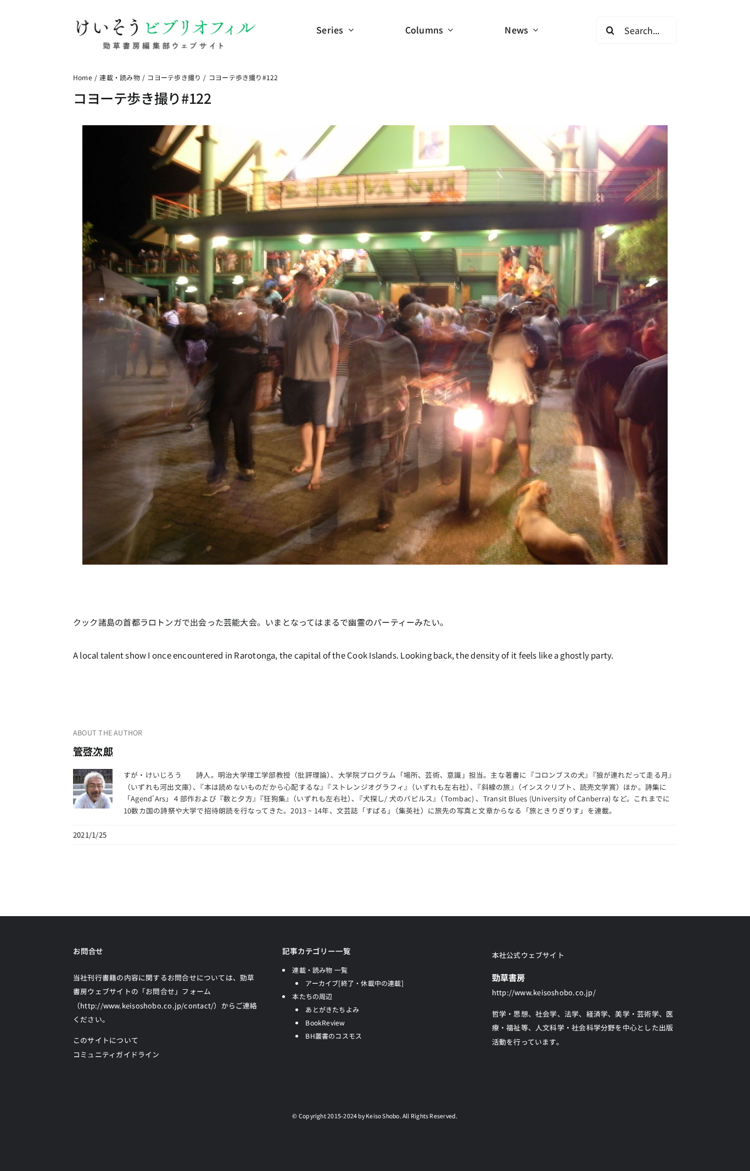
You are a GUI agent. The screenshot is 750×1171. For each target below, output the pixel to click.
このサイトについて (105, 1040)
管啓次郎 (93, 751)
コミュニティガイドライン (116, 1054)
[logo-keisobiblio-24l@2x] (165, 20)
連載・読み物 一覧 (320, 969)
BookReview (325, 1022)
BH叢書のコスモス (333, 1035)
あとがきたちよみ (332, 1009)
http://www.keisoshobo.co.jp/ (544, 992)
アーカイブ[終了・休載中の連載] (354, 983)
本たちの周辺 (312, 996)
